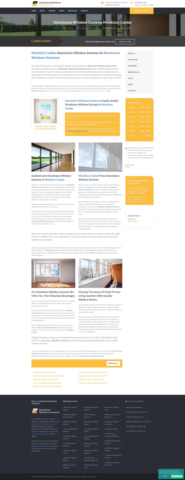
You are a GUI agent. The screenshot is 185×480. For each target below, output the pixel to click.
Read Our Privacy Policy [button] (175, 472)
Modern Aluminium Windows (91, 452)
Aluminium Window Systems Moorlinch (48, 387)
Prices (61, 11)
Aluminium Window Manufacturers (70, 416)
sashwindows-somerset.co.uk (137, 412)
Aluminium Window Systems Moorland (47, 383)
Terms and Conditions (80, 476)
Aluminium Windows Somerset (45, 372)
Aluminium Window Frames (70, 408)
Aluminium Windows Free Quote (112, 464)
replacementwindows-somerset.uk (138, 422)
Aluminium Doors (111, 429)
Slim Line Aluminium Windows (70, 430)
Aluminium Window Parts (112, 408)
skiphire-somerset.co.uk (134, 417)
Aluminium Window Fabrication (112, 423)
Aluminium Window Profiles (91, 430)
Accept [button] (177, 476)
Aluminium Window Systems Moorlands (94, 383)
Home (33, 11)
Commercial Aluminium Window (113, 456)
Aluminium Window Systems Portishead (94, 376)
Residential (132, 66)
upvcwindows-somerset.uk (135, 431)
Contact (84, 11)
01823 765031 (112, 5)
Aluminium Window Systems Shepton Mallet (49, 376)
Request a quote (141, 11)
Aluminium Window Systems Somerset (93, 372)
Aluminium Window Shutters (112, 449)
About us (131, 53)
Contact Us (112, 363)
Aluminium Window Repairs (70, 459)
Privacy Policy (92, 476)
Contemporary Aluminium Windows (91, 459)
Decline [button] (165, 476)
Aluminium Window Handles (70, 423)
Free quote (72, 11)
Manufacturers (133, 72)
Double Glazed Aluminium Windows (112, 435)
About (42, 11)
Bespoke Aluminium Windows (91, 408)
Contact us (132, 91)
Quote (130, 84)
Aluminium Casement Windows (113, 416)
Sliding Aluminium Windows (69, 466)
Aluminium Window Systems (70, 437)
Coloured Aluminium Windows (91, 437)
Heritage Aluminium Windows (91, 445)
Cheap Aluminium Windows (69, 445)
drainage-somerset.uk (134, 407)
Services (52, 11)
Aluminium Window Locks (70, 452)
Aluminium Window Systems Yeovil (46, 379)
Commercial (132, 60)
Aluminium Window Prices (91, 466)
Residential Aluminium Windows (113, 442)
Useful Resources (135, 401)
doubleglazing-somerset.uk (135, 426)
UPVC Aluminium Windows (90, 416)
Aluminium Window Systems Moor (92, 379)
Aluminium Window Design (91, 423)
